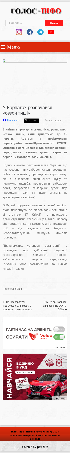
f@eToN (42, 447)
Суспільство (55, 120)
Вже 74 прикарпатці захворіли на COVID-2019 (55, 305)
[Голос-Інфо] (36, 10)
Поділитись (13, 120)
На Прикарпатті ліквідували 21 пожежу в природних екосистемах (17, 305)
